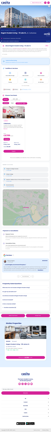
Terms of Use (37, 430)
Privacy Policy (45, 430)
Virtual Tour (38, 315)
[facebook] (19, 384)
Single (12, 103)
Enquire (13, 151)
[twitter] (25, 384)
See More (8, 239)
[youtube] (31, 384)
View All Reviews (25, 276)
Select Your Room (13, 315)
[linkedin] (28, 384)
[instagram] (22, 384)
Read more (5, 128)
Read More (40, 270)
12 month (7, 139)
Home (2, 30)
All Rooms (6, 103)
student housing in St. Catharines (20, 48)
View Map (48, 41)
